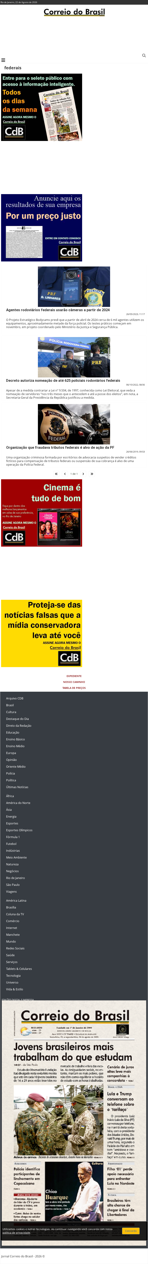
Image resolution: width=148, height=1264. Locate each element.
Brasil (10, 705)
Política (11, 780)
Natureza (12, 864)
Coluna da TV (15, 914)
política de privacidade (16, 1232)
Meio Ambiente (16, 857)
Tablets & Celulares (19, 969)
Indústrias (13, 851)
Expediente (74, 676)
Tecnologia (13, 976)
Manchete (13, 935)
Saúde (10, 955)
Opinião (11, 760)
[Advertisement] (74, 37)
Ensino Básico (15, 739)
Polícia (10, 773)
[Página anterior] (65, 474)
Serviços (12, 962)
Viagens (11, 892)
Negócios (12, 871)
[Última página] (92, 474)
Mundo (11, 941)
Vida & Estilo (14, 989)
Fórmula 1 (13, 837)
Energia (11, 816)
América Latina (16, 901)
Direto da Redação (18, 726)
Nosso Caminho (74, 682)
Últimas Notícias (17, 787)
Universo (12, 982)
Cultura (11, 712)
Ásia (9, 810)
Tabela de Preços (74, 688)
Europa (11, 753)
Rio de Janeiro (15, 878)
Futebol (11, 844)
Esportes (12, 823)
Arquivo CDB (14, 698)
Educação (12, 732)
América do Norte (18, 803)
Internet (11, 928)
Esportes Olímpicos (19, 830)
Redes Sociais (15, 948)
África (10, 796)
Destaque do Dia (17, 719)
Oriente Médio (16, 767)
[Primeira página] (56, 474)
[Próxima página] (83, 474)
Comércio (12, 921)
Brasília (11, 907)
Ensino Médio (15, 746)
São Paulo (13, 885)
